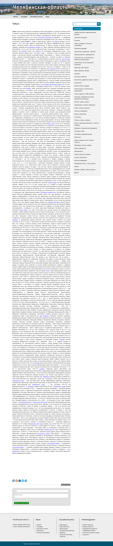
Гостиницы (77, 117)
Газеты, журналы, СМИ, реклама (84, 94)
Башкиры (62, 339)
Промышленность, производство (84, 54)
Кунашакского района (34, 47)
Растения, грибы (79, 131)
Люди (47, 16)
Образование (63, 524)
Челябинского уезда (18, 380)
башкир (37, 363)
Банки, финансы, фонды (81, 70)
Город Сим (86, 534)
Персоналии (40, 530)
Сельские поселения (80, 37)
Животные (77, 137)
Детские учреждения (80, 160)
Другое (76, 172)
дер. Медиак (45, 84)
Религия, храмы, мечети (81, 102)
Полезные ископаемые (43, 532)
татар (47, 270)
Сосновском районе (18, 447)
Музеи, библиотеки (80, 114)
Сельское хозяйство (80, 76)
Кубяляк (24, 51)
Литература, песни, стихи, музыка (84, 163)
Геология (77, 40)
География (24, 16)
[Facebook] (19, 480)
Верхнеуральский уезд (40, 402)
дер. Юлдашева (44, 376)
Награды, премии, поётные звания (84, 169)
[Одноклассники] (16, 480)
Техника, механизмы (80, 157)
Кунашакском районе (54, 443)
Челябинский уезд (25, 402)
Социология (78, 83)
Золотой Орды (52, 182)
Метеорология (78, 151)
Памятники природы (80, 48)
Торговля (77, 73)
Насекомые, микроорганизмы (83, 134)
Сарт (27, 43)
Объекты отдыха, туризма (82, 120)
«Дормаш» (63, 532)
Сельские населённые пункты (91, 532)
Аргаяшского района (55, 84)
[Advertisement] (41, 466)
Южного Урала (51, 123)
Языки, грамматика (80, 148)
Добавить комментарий (21, 503)
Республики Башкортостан (45, 37)
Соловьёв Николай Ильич (67, 530)
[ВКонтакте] (13, 480)
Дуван (56, 41)
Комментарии (66, 484)
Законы (76, 166)
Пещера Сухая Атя (88, 526)
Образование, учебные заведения (84, 105)
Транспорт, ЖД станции (81, 67)
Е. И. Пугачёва (29, 386)
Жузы (63, 59)
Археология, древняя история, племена (86, 80)
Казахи (68, 59)
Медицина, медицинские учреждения (85, 128)
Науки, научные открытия (82, 108)
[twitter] (23, 480)
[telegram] (26, 480)
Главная (15, 16)
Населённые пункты (36, 16)
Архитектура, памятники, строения (84, 51)
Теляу (37, 51)
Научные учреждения (80, 111)
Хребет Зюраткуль (88, 524)
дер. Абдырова (44, 316)
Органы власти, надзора (81, 86)
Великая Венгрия (53, 202)
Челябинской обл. (49, 429)
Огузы (42, 119)
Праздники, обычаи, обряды (82, 145)
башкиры (52, 68)
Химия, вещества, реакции (82, 154)
